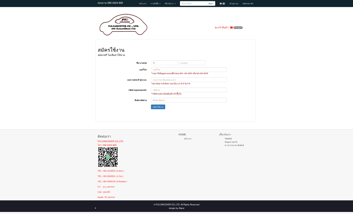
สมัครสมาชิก (248, 3)
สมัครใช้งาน (158, 106)
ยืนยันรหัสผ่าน (141, 100)
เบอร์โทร (143, 69)
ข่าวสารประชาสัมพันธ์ (234, 145)
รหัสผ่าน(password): (137, 90)
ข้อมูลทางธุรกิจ (231, 141)
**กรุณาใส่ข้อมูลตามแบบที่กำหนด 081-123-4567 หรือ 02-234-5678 (179, 73)
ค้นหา (210, 3)
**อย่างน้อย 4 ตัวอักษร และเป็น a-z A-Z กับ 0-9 (170, 83)
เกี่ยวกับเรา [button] (169, 3)
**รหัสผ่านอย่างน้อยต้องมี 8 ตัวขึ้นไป (166, 93)
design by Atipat (176, 207)
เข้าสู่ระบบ (233, 3)
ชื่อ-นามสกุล (141, 62)
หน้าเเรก (142, 3)
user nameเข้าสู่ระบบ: (137, 79)
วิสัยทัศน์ (228, 138)
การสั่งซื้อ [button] (155, 3)
